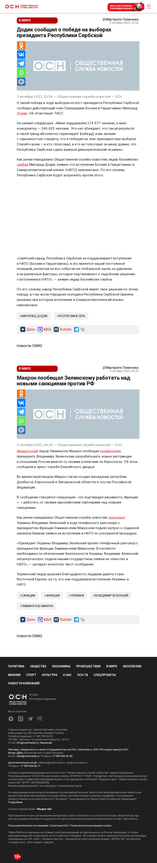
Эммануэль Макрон (37, 606)
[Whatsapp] (21, 72)
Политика (16, 666)
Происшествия (88, 666)
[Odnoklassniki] (21, 45)
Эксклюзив (132, 666)
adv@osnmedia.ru (76, 762)
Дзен (30, 329)
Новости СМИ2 (29, 346)
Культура (49, 675)
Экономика (61, 666)
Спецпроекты (105, 675)
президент (117, 517)
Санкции (28, 595)
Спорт (31, 675)
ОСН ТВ (82, 675)
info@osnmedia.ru (27, 742)
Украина (77, 595)
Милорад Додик (35, 316)
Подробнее (15, 802)
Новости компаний (23, 683)
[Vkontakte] (21, 54)
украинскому (110, 451)
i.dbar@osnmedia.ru (28, 756)
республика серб (72, 316)
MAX (47, 329)
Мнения (14, 675)
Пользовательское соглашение (28, 825)
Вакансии (46, 742)
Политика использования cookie (90, 825)
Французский (27, 451)
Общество (38, 666)
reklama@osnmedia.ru (51, 762)
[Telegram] (21, 63)
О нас (67, 675)
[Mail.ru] (21, 82)
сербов (22, 164)
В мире (111, 666)
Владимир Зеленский (111, 595)
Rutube (66, 329)
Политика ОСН (59, 825)
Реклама (29, 187)
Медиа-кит (44, 808)
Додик (22, 113)
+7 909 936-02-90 (62, 756)
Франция (53, 595)
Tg (82, 329)
